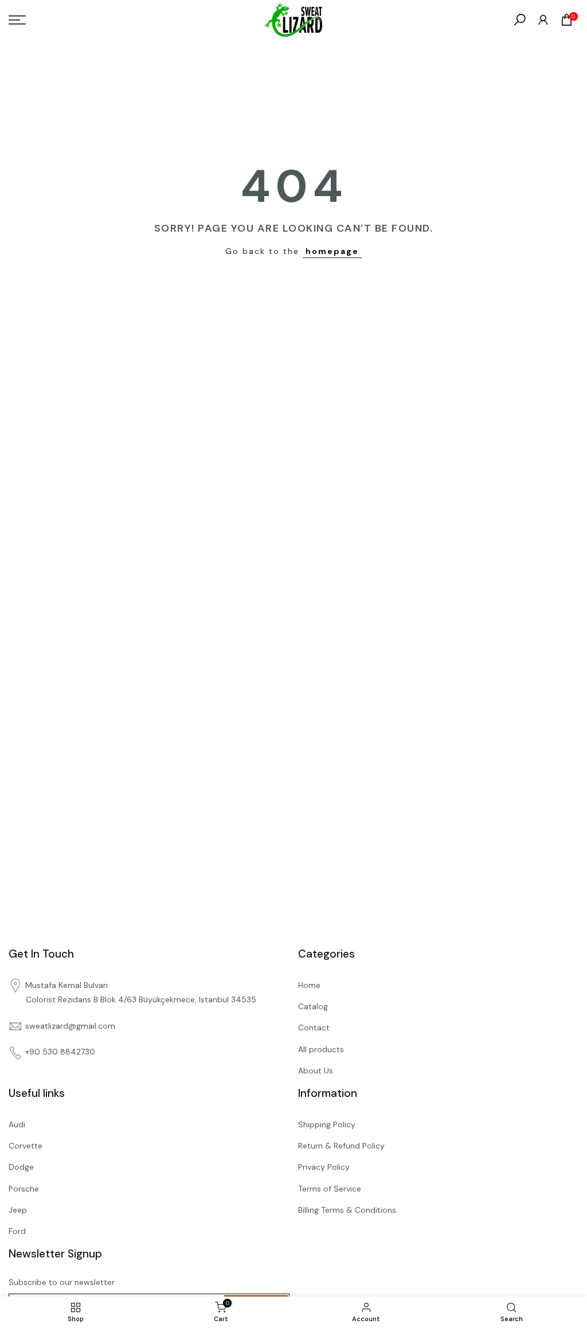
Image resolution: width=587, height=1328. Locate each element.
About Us (315, 1070)
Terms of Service (329, 1189)
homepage (332, 251)
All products (321, 1049)
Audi (17, 1124)
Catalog (313, 1006)
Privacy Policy (324, 1167)
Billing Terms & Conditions (347, 1210)
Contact (314, 1027)
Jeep (18, 1210)
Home (309, 985)
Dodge (21, 1167)
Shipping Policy (326, 1124)
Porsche (24, 1189)
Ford (17, 1231)
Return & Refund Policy (341, 1145)
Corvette (25, 1145)
